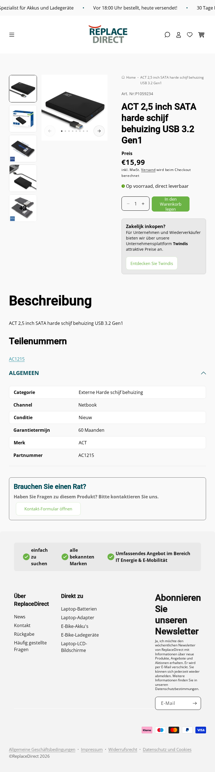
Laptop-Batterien (79, 609)
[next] (99, 131)
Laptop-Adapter (77, 617)
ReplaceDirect (25, 756)
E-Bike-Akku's (74, 626)
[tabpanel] (107, 442)
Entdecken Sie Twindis (151, 263)
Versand (148, 169)
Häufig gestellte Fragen (30, 646)
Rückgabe (24, 634)
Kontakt (22, 625)
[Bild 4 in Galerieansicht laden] (23, 178)
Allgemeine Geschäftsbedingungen (42, 749)
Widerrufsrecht (122, 749)
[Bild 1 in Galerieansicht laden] (23, 88)
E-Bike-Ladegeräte (80, 635)
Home (131, 77)
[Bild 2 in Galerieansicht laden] (23, 118)
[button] (13, 34)
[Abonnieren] (194, 703)
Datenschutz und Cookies (167, 749)
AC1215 (17, 359)
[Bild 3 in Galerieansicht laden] (23, 148)
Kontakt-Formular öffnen (48, 508)
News (19, 617)
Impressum (92, 749)
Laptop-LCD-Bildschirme (74, 646)
